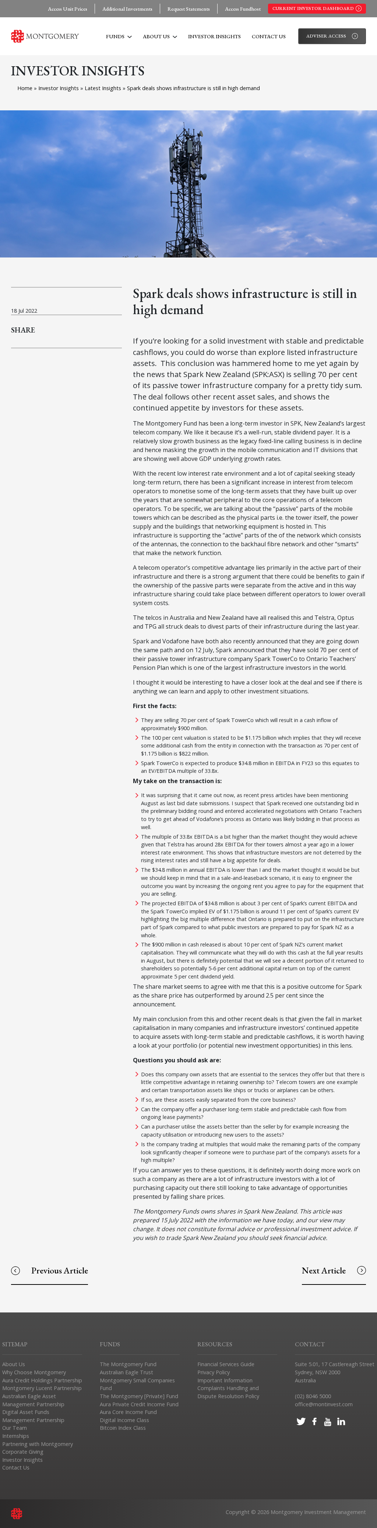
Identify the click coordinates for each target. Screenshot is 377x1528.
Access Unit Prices (67, 8)
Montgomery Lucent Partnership (42, 1388)
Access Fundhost (243, 8)
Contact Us (269, 36)
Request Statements (189, 8)
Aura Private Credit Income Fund (139, 1404)
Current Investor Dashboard (313, 8)
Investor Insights (214, 36)
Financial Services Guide (225, 1364)
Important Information (225, 1380)
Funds (116, 36)
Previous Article (59, 1270)
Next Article (324, 1270)
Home (24, 88)
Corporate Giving (22, 1451)
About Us (157, 36)
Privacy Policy (213, 1372)
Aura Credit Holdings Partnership (42, 1380)
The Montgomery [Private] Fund (139, 1396)
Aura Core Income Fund (128, 1411)
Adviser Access (326, 36)
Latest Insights (104, 88)
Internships (15, 1435)
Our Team (14, 1427)
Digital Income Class (124, 1420)
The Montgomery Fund (128, 1364)
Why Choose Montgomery (34, 1372)
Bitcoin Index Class (123, 1427)
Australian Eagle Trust (126, 1372)
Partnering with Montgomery (37, 1443)
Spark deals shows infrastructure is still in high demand (193, 88)
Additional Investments (127, 8)
